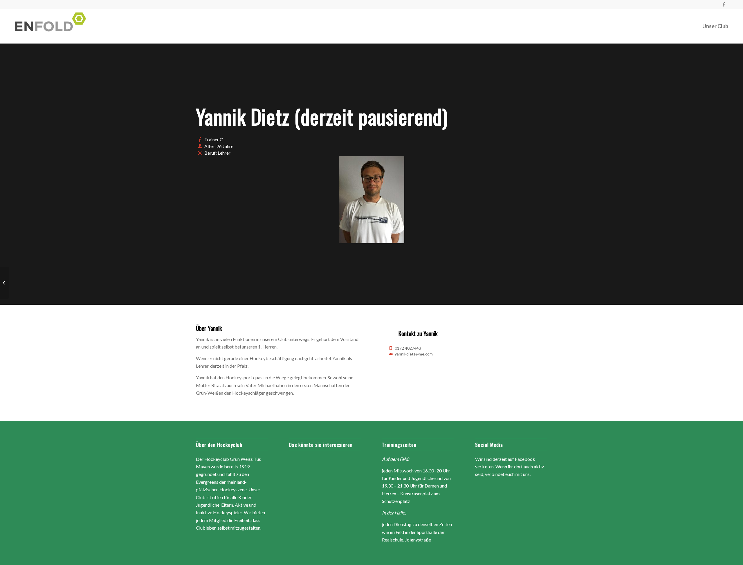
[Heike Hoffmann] (4, 283)
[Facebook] (723, 4)
